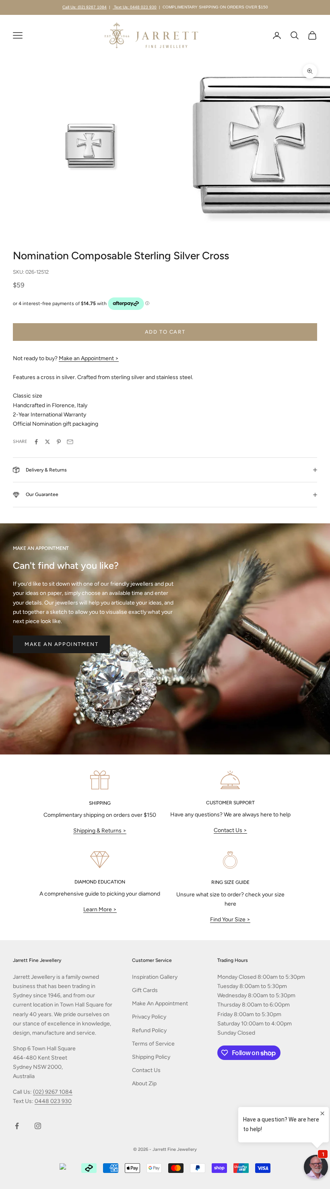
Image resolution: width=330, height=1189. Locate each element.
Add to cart (165, 332)
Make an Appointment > (89, 358)
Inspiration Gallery (154, 977)
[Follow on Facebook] (17, 1126)
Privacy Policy (149, 1016)
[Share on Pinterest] (59, 442)
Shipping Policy (151, 1057)
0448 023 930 (53, 1101)
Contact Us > (230, 830)
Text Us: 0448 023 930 (135, 7)
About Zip (144, 1083)
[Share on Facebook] (36, 442)
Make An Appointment (160, 1003)
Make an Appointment (61, 644)
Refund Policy (149, 1030)
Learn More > (100, 909)
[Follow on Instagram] (38, 1126)
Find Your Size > (230, 919)
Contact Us (146, 1070)
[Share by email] (70, 442)
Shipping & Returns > (99, 830)
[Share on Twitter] (47, 442)
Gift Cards (145, 990)
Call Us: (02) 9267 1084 (84, 7)
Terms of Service (153, 1043)
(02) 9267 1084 (52, 1092)
